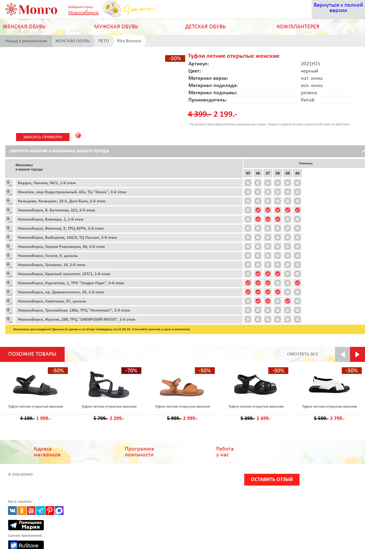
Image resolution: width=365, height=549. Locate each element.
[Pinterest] (49, 510)
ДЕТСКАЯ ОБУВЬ (205, 27)
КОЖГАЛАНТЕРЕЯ (298, 27)
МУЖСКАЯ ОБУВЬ (116, 27)
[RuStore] (12, 544)
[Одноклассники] (21, 510)
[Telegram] (40, 510)
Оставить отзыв (272, 479)
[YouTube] (31, 510)
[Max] (59, 510)
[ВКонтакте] (12, 510)
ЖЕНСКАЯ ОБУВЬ (24, 27)
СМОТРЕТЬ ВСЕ (302, 354)
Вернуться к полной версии (338, 8)
